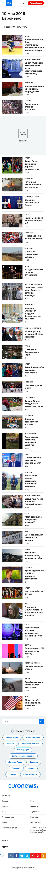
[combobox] (23, 721)
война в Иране (12, 737)
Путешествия (8, 817)
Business (5, 806)
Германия (16, 768)
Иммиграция (23, 750)
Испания (10, 743)
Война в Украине (33, 737)
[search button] (41, 721)
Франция (34, 762)
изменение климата (30, 743)
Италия (31, 768)
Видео (4, 822)
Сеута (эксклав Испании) (23, 756)
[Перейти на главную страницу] (9, 3)
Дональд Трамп (15, 762)
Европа (5, 801)
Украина (12, 774)
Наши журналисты (10, 828)
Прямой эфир (36, 3)
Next (4, 811)
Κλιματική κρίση (30, 774)
